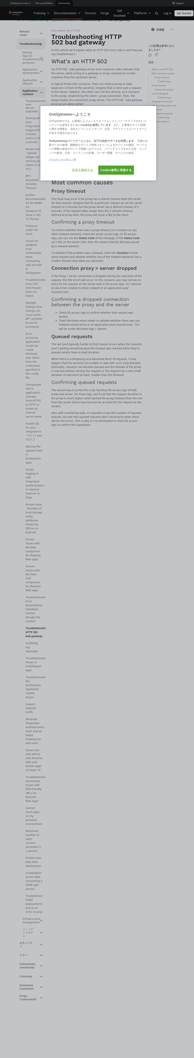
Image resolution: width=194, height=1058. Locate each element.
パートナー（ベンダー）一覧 (62, 159)
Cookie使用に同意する (116, 170)
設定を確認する (82, 170)
